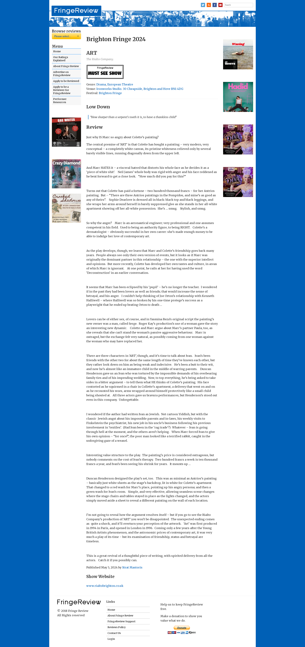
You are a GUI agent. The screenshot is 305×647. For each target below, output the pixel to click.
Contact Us (114, 633)
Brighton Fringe (110, 93)
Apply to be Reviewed (66, 81)
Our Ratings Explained (60, 59)
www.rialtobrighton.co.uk (104, 586)
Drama (101, 84)
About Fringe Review (66, 66)
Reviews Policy (116, 627)
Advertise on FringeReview (61, 73)
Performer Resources (60, 100)
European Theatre (120, 84)
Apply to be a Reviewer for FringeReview (61, 90)
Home (57, 51)
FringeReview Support (121, 621)
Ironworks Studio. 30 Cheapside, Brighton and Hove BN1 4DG (139, 89)
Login (111, 638)
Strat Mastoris (132, 567)
